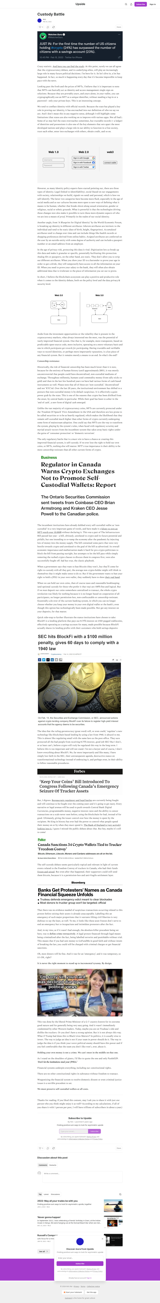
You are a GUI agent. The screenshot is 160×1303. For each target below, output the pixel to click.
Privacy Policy (97, 1271)
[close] (102, 1239)
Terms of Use (91, 1269)
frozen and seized (46, 872)
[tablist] (47, 1165)
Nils (44, 19)
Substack (68, 1298)
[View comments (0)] (48, 27)
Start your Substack (74, 1292)
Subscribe (140, 4)
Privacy (76, 1286)
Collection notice (93, 1286)
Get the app (91, 1292)
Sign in (153, 4)
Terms (83, 1286)
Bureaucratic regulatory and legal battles (72, 800)
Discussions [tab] (55, 1194)
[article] (80, 1206)
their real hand (112, 577)
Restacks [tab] (52, 1165)
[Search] (126, 4)
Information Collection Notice (79, 1271)
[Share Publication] (131, 4)
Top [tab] (40, 1194)
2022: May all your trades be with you (57, 1201)
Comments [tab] (43, 1165)
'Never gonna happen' (49, 1217)
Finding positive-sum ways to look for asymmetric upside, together (64, 1204)
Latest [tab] (46, 1194)
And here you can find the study (68, 66)
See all (42, 1251)
